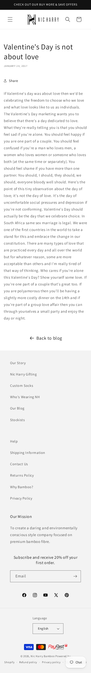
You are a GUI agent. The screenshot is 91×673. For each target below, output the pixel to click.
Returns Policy (22, 475)
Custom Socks (21, 385)
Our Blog (17, 408)
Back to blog (49, 338)
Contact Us (19, 464)
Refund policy (28, 662)
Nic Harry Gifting (23, 374)
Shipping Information (27, 452)
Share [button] (13, 80)
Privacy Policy (21, 498)
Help (14, 441)
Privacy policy (51, 662)
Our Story (18, 363)
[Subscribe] (75, 576)
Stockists (17, 420)
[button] (10, 19)
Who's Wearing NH (25, 397)
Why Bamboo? (21, 487)
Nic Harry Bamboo (43, 656)
